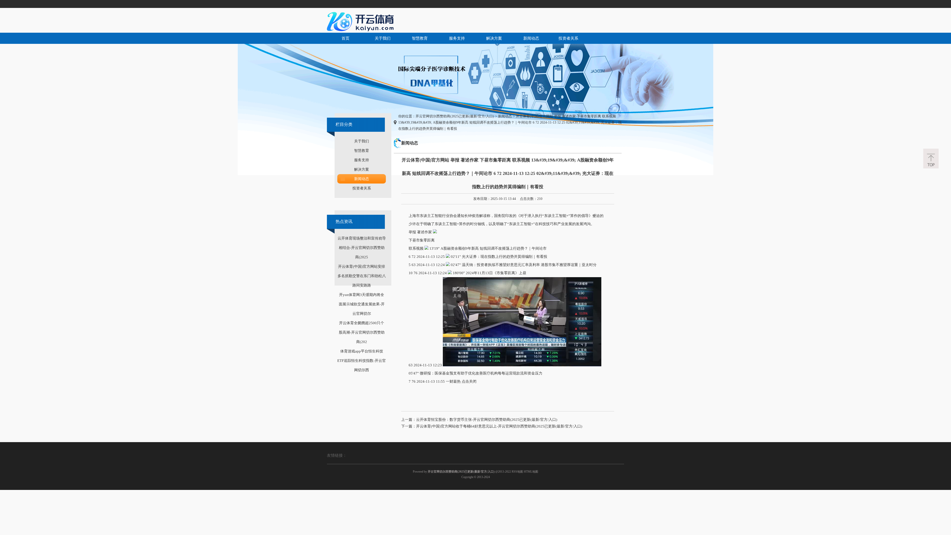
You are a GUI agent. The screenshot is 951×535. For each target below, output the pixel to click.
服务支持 (457, 38)
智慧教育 (420, 38)
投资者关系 (568, 38)
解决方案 (494, 38)
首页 (345, 38)
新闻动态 (531, 38)
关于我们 (383, 38)
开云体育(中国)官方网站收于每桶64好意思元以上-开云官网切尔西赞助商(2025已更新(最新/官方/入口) (499, 426)
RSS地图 (517, 471)
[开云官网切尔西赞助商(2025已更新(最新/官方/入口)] (361, 21)
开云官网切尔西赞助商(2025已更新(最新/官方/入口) (455, 116)
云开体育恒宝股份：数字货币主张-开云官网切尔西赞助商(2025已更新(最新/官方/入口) (486, 420)
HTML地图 (531, 471)
